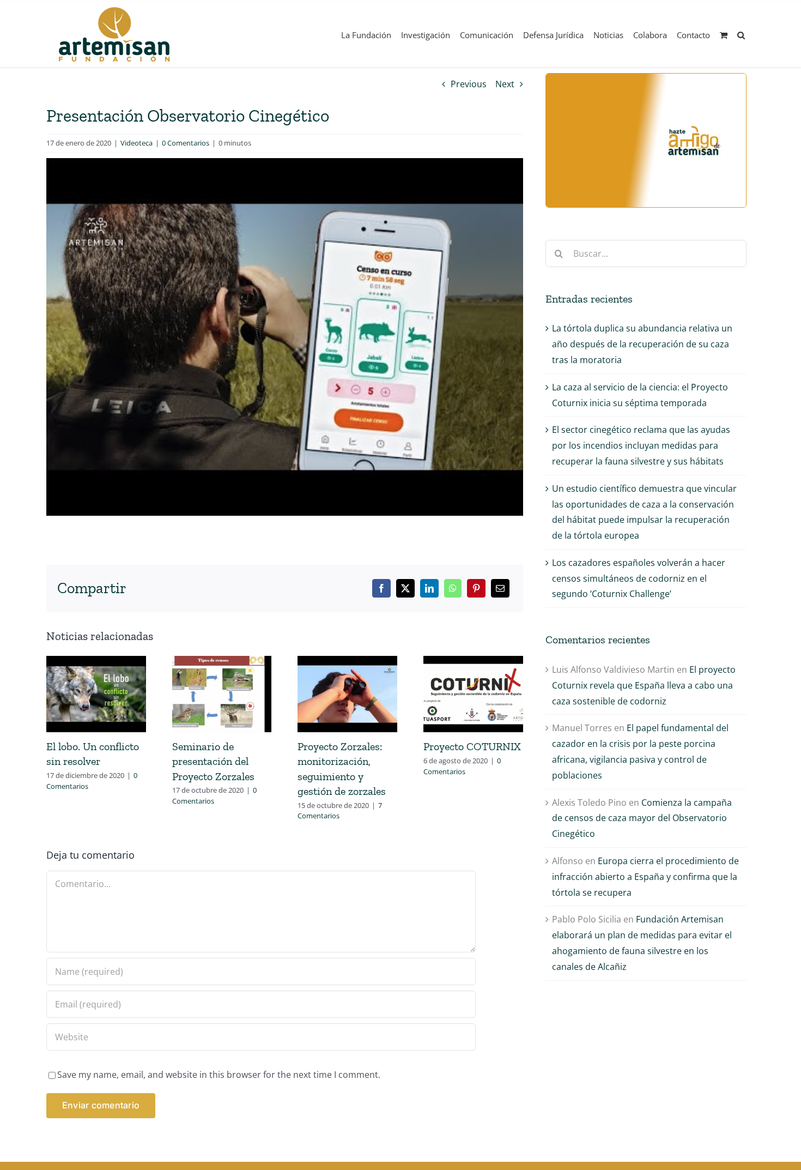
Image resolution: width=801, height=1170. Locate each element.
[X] (405, 588)
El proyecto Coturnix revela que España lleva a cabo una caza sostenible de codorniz (644, 685)
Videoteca (136, 143)
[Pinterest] (476, 588)
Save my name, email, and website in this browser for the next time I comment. (218, 1075)
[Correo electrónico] (500, 588)
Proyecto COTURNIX (472, 746)
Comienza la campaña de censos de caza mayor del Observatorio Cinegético (642, 818)
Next (504, 84)
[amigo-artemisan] (646, 78)
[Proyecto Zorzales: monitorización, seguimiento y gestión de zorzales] (347, 662)
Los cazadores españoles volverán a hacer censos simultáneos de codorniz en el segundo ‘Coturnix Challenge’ (638, 578)
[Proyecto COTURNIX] (473, 662)
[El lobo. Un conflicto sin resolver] (96, 662)
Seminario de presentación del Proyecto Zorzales (213, 761)
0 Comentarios (185, 143)
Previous (469, 84)
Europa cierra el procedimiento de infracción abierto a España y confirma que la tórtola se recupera (645, 876)
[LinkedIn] (429, 588)
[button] (741, 34)
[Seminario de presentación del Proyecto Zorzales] (222, 662)
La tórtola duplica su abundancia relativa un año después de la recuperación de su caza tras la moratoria (642, 344)
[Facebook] (381, 588)
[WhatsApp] (452, 588)
